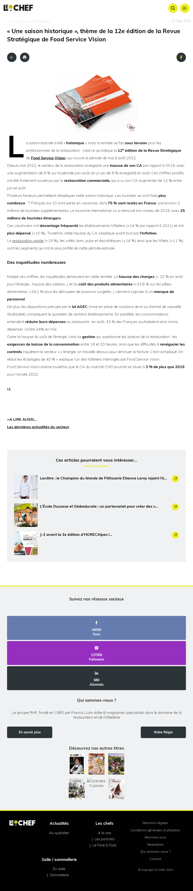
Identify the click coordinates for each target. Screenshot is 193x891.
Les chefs (104, 823)
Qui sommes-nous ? (155, 851)
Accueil (14, 21)
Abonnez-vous (155, 837)
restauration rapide (28, 240)
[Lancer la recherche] (173, 8)
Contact (155, 859)
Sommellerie (59, 875)
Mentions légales (155, 823)
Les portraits (104, 839)
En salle (59, 869)
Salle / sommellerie (59, 859)
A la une (104, 833)
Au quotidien (36, 21)
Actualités (59, 823)
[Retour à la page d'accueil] (22, 823)
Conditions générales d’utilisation (155, 830)
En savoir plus (30, 732)
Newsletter (155, 844)
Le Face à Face (104, 845)
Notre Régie (163, 732)
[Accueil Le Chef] (18, 8)
